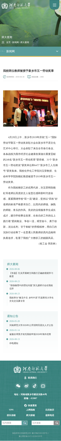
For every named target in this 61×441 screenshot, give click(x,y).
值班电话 (49, 415)
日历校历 (49, 410)
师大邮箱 (30, 415)
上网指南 (30, 410)
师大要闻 (24, 42)
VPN (11, 410)
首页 (8, 42)
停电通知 (13, 343)
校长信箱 (11, 415)
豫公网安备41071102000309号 (30, 436)
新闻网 (15, 42)
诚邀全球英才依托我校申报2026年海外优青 (30, 334)
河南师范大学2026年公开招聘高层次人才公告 (31, 325)
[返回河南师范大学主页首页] (30, 5)
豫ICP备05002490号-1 (40, 433)
